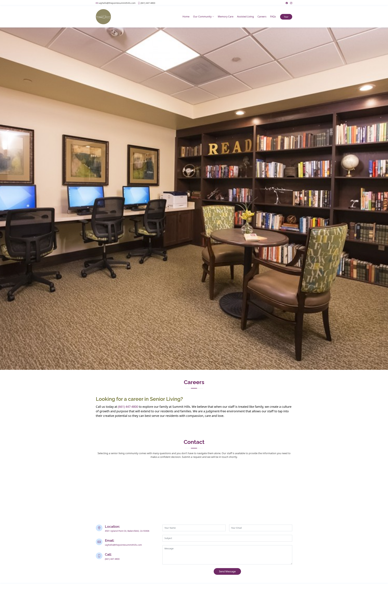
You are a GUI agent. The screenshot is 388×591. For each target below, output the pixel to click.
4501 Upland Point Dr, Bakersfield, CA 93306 (127, 530)
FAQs (273, 16)
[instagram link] (290, 3)
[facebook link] (285, 3)
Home (185, 16)
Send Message (227, 571)
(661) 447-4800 (147, 3)
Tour (286, 16)
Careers (262, 16)
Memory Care (225, 16)
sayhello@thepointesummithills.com (117, 3)
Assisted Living (245, 16)
